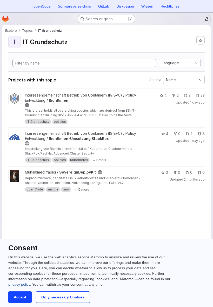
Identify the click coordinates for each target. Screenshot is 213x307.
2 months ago (194, 179)
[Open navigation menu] (15, 19)
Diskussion (125, 6)
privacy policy (19, 284)
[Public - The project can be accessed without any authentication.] (27, 105)
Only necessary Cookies (62, 297)
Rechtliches (170, 6)
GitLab (103, 6)
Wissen (147, 6)
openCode (42, 6)
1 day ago (197, 102)
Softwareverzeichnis (74, 6)
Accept (20, 297)
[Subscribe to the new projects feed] (200, 40)
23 (203, 95)
